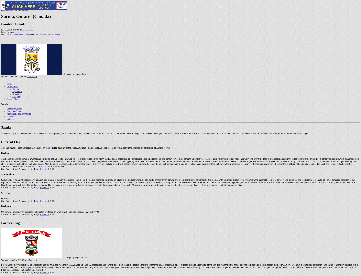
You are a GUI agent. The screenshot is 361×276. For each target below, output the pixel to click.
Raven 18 (46, 148)
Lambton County (14, 111)
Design (15, 89)
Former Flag (12, 99)
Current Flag (12, 86)
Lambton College (14, 109)
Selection (16, 94)
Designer (16, 96)
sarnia (12, 32)
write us (50, 34)
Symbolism (17, 91)
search (23, 34)
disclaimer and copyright (36, 34)
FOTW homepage (13, 34)
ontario (18, 32)
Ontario (10, 116)
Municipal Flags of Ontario (19, 114)
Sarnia (9, 84)
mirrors (57, 34)
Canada (10, 119)
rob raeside (29, 30)
